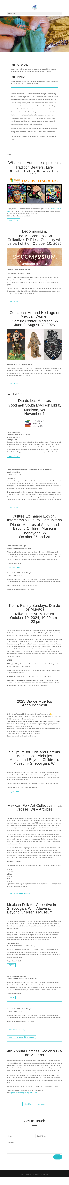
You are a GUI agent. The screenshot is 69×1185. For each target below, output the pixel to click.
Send (58, 1157)
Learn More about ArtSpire (19, 893)
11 (40, 48)
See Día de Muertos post (34, 1104)
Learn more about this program (21, 1037)
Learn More (13, 220)
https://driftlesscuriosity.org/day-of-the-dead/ (23, 1093)
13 (43, 48)
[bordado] (34, 52)
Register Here (14, 567)
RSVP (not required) (17, 1029)
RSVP (11, 965)
